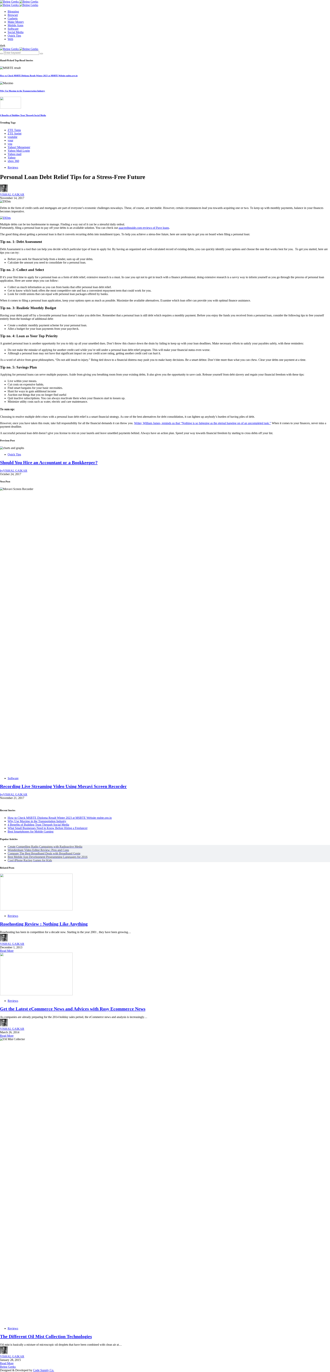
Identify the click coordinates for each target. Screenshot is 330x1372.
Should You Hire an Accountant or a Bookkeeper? (49, 462)
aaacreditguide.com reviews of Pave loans (144, 227)
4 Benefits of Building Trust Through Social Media (23, 115)
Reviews (13, 167)
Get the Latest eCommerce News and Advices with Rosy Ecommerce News (72, 1008)
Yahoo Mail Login (19, 150)
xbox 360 (13, 161)
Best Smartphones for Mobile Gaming (30, 831)
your (10, 140)
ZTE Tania (14, 130)
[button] (2, 45)
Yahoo (11, 157)
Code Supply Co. (43, 1370)
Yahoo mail (14, 154)
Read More (7, 950)
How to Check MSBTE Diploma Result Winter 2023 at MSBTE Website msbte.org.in (39, 75)
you (10, 143)
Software (13, 778)
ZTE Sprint (14, 133)
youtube (12, 137)
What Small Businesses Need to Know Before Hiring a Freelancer (47, 828)
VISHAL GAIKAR (12, 194)
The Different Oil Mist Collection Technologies (46, 1336)
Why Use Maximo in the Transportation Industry (22, 91)
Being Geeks (8, 1366)
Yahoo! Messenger (19, 147)
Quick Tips (14, 454)
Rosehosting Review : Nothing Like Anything (44, 923)
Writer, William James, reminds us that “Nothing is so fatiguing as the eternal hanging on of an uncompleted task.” (202, 423)
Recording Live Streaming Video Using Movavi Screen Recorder (63, 786)
